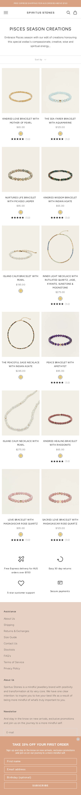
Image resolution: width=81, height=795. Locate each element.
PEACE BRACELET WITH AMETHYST (60, 364)
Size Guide (10, 637)
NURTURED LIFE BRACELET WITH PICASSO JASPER (20, 199)
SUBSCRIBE (40, 785)
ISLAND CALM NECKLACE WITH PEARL (21, 443)
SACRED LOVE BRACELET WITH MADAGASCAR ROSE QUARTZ (60, 521)
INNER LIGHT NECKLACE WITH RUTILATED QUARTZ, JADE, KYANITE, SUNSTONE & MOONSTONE (60, 282)
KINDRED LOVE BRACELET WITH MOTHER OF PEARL (20, 120)
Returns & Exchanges (16, 631)
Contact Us (10, 643)
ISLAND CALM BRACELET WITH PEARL (20, 278)
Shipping (9, 625)
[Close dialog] (78, 739)
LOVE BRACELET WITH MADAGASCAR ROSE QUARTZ (21, 521)
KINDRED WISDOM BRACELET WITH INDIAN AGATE (60, 199)
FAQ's (7, 655)
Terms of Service (14, 662)
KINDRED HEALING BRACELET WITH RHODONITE (60, 443)
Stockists (9, 649)
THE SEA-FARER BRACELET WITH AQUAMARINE (60, 120)
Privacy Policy (12, 668)
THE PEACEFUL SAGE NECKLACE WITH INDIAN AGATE (21, 364)
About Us (9, 618)
